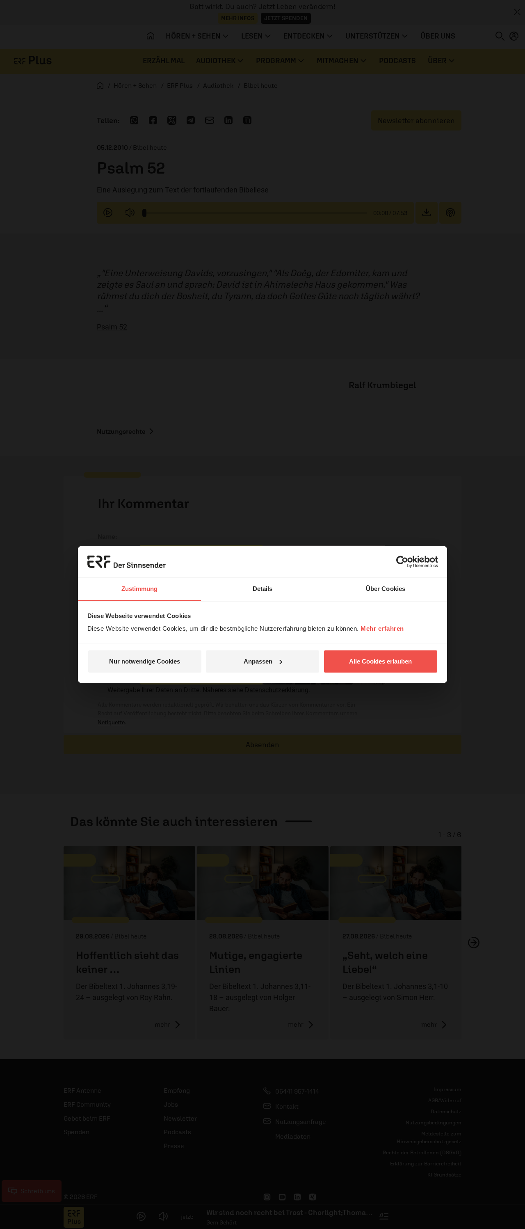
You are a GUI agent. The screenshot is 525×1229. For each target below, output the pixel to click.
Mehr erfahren (382, 628)
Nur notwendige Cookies (144, 661)
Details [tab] (263, 588)
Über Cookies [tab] (385, 588)
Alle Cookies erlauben (380, 661)
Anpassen (258, 661)
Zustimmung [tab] (139, 588)
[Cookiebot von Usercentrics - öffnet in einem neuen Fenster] (402, 562)
